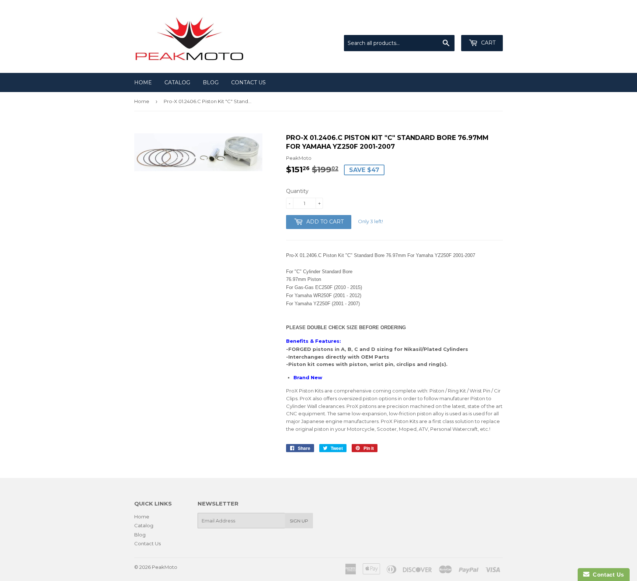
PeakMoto (164, 567)
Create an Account (481, 25)
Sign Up (299, 521)
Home (143, 82)
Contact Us (248, 82)
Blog (211, 82)
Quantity (297, 191)
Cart (487, 42)
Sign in (442, 25)
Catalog (177, 82)
